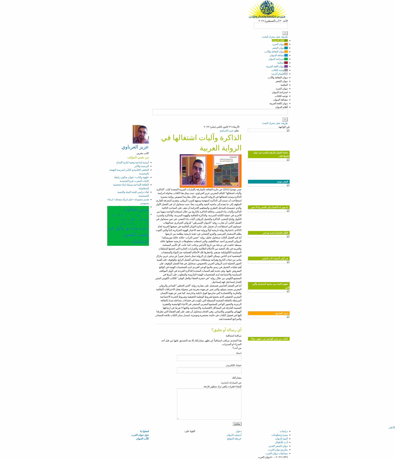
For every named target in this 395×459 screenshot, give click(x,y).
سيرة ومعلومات (279, 435)
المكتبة (280, 62)
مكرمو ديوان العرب (278, 449)
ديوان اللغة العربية (275, 66)
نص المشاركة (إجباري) (231, 383)
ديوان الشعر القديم (278, 446)
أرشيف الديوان (234, 435)
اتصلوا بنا (144, 431)
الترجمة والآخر (141, 166)
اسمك (238, 353)
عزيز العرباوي (227, 130)
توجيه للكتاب (277, 70)
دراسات (284, 431)
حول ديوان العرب (140, 435)
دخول (238, 431)
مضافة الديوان (277, 55)
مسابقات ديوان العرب (277, 453)
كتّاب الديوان (142, 438)
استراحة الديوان (276, 59)
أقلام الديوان (278, 40)
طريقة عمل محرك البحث (275, 36)
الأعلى (392, 427)
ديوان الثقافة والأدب (274, 51)
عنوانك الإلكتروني (233, 365)
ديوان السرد (278, 44)
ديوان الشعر (278, 48)
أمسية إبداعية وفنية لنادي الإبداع (132, 162)
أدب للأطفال (281, 442)
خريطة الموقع (234, 438)
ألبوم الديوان (281, 438)
